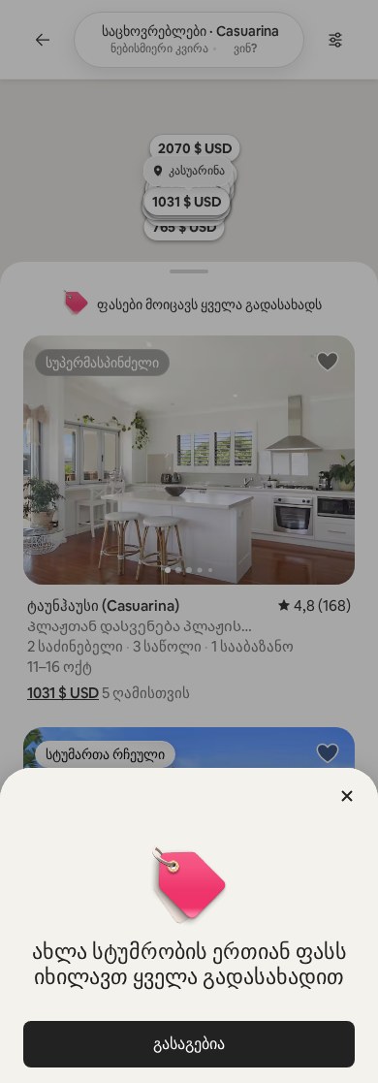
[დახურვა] (347, 796)
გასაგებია (189, 1044)
